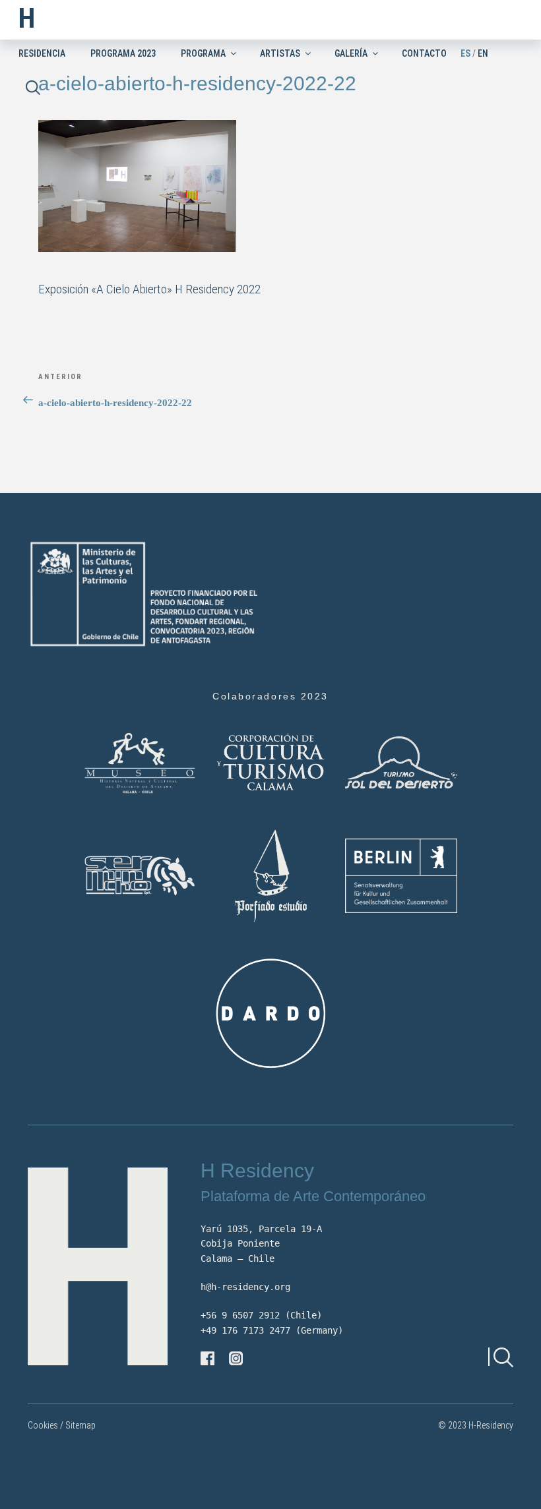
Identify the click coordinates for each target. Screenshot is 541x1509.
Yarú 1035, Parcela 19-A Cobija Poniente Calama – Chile (261, 1244)
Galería (350, 53)
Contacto (424, 53)
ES (465, 53)
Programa (203, 53)
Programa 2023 (123, 53)
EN (483, 53)
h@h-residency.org (245, 1287)
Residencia (41, 53)
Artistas (280, 53)
